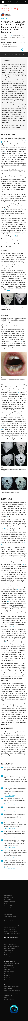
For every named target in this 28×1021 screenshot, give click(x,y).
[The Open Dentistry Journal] (14, 1009)
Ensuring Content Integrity (10, 944)
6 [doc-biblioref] (23, 230)
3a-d (19, 392)
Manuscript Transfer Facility (10, 931)
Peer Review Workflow (9, 952)
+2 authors (12, 37)
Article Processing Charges (10, 916)
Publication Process (8, 954)
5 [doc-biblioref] (23, 564)
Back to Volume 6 (6, 5)
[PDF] (22, 49)
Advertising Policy (8, 995)
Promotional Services (9, 999)
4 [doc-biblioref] (4, 151)
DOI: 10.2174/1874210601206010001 (9, 46)
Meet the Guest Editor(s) (9, 901)
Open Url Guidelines (8, 908)
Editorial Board (7, 899)
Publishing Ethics (8, 977)
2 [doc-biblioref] (1, 142)
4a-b (2, 429)
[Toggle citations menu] (9, 773)
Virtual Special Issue (8, 950)
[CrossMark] (6, 15)
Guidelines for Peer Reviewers (10, 957)
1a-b (8, 290)
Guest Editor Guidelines (9, 948)
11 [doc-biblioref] (13, 626)
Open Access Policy (8, 905)
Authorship (6, 923)
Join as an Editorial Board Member (11, 986)
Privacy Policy (16, 1018)
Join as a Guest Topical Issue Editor (12, 990)
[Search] (25, 2)
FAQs (5, 903)
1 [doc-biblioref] (25, 140)
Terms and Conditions (7, 1018)
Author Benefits (7, 918)
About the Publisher (8, 897)
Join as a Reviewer (8, 988)
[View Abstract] (19, 49)
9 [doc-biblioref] (24, 564)
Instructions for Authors (9, 929)
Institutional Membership (10, 927)
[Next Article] (26, 50)
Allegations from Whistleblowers (11, 963)
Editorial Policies (8, 942)
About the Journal (8, 895)
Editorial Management (9, 940)
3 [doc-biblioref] (7, 215)
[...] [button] (22, 35)
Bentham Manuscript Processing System (13, 925)
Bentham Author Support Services (11, 920)
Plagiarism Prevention (9, 971)
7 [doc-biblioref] (8, 516)
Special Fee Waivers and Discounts (12, 933)
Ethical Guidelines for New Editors (11, 946)
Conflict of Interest (8, 965)
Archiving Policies (8, 914)
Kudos (5, 997)
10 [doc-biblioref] (8, 601)
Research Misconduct (9, 979)
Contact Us (23, 1018)
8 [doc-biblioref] (4, 210)
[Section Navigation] (2, 54)
